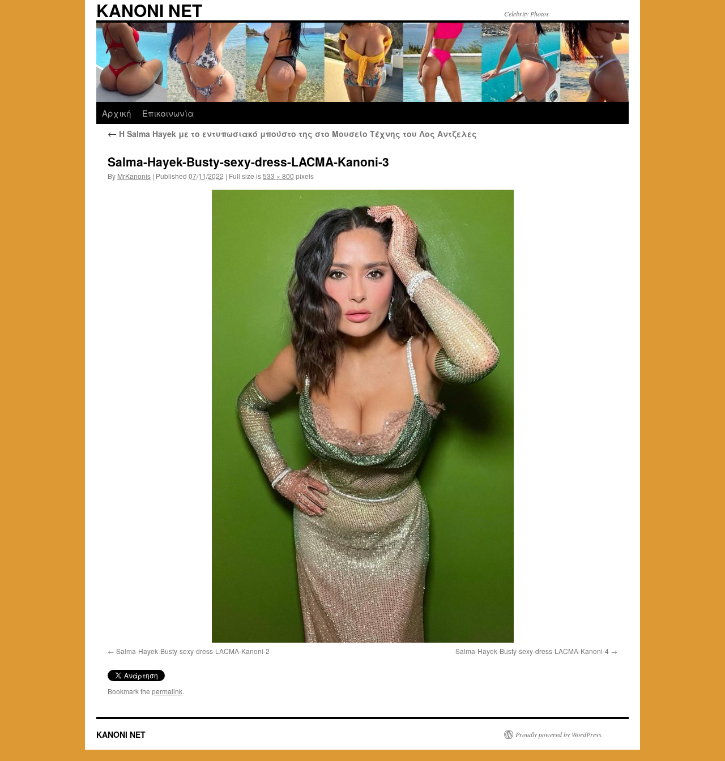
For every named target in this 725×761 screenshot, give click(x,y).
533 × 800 (278, 176)
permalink (167, 691)
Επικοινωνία (168, 113)
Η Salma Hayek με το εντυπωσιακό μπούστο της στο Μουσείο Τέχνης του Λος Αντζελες (292, 133)
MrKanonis (134, 176)
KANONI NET (121, 734)
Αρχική (116, 113)
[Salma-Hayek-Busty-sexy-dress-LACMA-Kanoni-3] (362, 416)
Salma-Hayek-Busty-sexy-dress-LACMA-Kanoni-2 (193, 651)
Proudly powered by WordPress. (559, 734)
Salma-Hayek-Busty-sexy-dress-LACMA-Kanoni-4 (532, 651)
